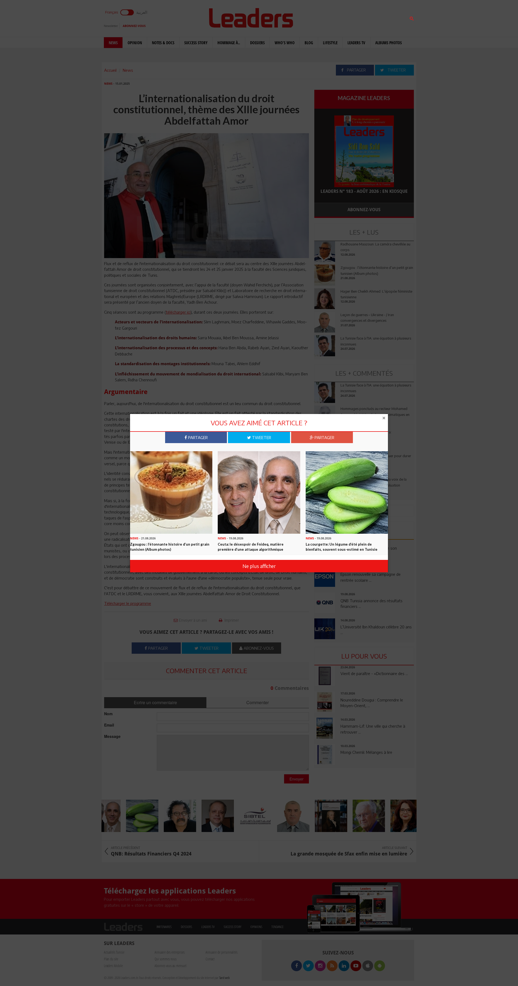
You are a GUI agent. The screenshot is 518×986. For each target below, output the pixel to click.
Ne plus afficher (259, 566)
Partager (197, 437)
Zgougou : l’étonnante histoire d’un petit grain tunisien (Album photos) (169, 547)
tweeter (261, 437)
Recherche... (327, 17)
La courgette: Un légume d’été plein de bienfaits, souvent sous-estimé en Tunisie (341, 547)
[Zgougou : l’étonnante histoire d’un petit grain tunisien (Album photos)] (171, 491)
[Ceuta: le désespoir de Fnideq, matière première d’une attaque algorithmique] (259, 491)
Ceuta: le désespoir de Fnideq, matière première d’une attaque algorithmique (251, 547)
